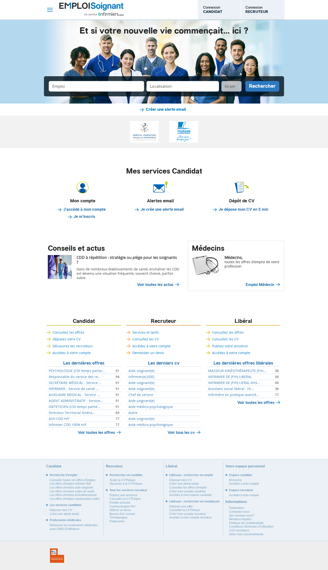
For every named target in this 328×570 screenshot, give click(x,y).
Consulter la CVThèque (184, 510)
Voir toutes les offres (96, 432)
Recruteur (163, 321)
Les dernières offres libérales (243, 363)
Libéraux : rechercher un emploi (191, 475)
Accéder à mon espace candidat (190, 495)
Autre (132, 413)
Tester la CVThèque (122, 480)
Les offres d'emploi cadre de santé (72, 491)
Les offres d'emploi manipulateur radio (75, 498)
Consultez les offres (68, 332)
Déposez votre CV (66, 339)
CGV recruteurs (239, 530)
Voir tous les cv (181, 432)
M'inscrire (235, 480)
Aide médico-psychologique (150, 407)
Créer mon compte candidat (187, 491)
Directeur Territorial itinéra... (72, 413)
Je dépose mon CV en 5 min (243, 209)
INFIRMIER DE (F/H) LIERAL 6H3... (234, 383)
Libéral (243, 321)
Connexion (212, 9)
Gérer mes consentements (246, 534)
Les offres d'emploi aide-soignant (71, 487)
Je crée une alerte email (162, 209)
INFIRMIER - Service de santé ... (74, 389)
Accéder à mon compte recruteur (190, 517)
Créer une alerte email (166, 109)
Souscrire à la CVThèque (125, 483)
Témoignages (118, 517)
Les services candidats (66, 505)
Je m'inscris (84, 216)
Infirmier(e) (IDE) (141, 377)
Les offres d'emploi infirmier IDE (70, 483)
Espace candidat (240, 475)
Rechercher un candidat (125, 475)
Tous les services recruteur (128, 490)
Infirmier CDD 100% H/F (67, 425)
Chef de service (140, 395)
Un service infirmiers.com (103, 14)
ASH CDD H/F (59, 419)
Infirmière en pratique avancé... (233, 395)
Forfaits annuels (119, 502)
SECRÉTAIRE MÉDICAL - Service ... (75, 383)
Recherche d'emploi (63, 475)
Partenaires (117, 521)
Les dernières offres (83, 363)
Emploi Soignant (91, 9)
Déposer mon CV (61, 510)
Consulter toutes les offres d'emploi (72, 480)
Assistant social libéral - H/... (231, 389)
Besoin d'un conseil (122, 514)
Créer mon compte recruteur (187, 514)
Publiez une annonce (123, 495)
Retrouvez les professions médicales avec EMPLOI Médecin (74, 527)
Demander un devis (148, 352)
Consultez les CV (145, 339)
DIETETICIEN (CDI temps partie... (74, 407)
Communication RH (122, 506)
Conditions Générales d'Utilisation (251, 526)
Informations (236, 502)
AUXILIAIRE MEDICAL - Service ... (74, 395)
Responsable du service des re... (75, 377)
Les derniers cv (163, 363)
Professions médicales (65, 520)
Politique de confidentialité (246, 523)
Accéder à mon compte (244, 483)
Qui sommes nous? (241, 515)
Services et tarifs (145, 332)
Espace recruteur (241, 490)
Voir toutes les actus (155, 284)
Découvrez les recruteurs (73, 346)
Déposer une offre (181, 506)
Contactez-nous (239, 511)
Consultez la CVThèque (125, 498)
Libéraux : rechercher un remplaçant (194, 501)
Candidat (84, 321)
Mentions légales (240, 519)
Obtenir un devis (120, 510)
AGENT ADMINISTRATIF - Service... (76, 401)
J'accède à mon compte (84, 209)
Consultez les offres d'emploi (188, 487)
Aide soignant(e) (141, 371)
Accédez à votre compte (72, 352)
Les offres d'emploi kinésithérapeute (73, 495)
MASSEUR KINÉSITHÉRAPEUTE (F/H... (237, 371)
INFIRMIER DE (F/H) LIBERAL (230, 377)
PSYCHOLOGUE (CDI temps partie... (77, 371)
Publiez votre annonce (230, 346)
